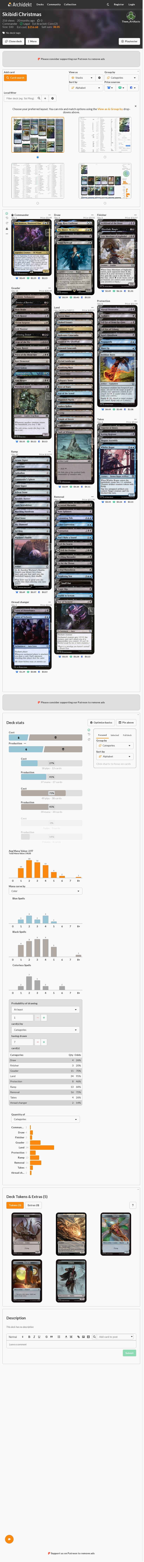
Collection (70, 4)
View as (73, 72)
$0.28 (76, 656)
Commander (17, 1127)
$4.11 (87, 487)
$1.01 (130, 291)
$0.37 (33, 592)
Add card (9, 72)
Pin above (128, 722)
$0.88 (33, 672)
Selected (115, 735)
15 (27, 1142)
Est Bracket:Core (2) (45, 23)
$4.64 (76, 487)
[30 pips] (63, 749)
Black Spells (19, 931)
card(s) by (17, 1023)
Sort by (73, 82)
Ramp (21, 1157)
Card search (17, 77)
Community (54, 4)
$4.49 (108, 409)
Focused (102, 735)
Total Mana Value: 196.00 (20, 853)
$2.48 (119, 409)
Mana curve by (17, 886)
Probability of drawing (24, 1003)
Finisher (19, 1137)
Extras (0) (33, 1205)
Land (21, 1147)
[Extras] (7, 234)
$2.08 (130, 409)
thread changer (17, 1172)
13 (45, 864)
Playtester (131, 41)
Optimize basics (103, 722)
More (33, 41)
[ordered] (58, 1337)
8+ (78, 880)
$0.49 (22, 278)
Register (119, 4)
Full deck (127, 735)
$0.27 (44, 592)
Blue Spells (18, 898)
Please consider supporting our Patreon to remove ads (73, 58)
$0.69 (22, 592)
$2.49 (108, 291)
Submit (129, 1352)
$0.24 (119, 502)
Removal (19, 1162)
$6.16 (119, 291)
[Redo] (7, 223)
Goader (19, 1142)
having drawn (19, 1036)
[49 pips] (55, 737)
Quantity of (18, 1114)
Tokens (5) (15, 1205)
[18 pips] (19, 737)
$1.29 (22, 672)
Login (132, 4)
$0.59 (65, 297)
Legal (26, 23)
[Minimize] (138, 71)
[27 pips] (26, 749)
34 (27, 1147)
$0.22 (33, 441)
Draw (21, 1132)
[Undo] (7, 218)
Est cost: (27, 27)
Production (15, 743)
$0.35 (33, 278)
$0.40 (76, 297)
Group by (109, 72)
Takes (21, 1167)
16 (37, 861)
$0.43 (44, 672)
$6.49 (65, 487)
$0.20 (87, 297)
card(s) (15, 1048)
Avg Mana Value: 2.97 (21, 851)
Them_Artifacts (131, 21)
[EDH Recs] (6, 228)
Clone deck (15, 41)
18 (29, 859)
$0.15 (44, 278)
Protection (17, 1152)
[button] (15, 1337)
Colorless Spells (21, 965)
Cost (12, 732)
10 (21, 867)
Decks (40, 4)
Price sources (110, 82)
